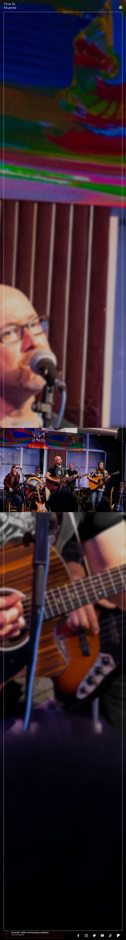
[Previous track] (58, 932)
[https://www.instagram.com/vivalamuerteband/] (86, 935)
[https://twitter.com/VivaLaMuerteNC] (94, 935)
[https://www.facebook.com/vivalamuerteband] (78, 935)
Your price (46, 934)
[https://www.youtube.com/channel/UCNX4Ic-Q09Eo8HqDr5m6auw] (102, 935)
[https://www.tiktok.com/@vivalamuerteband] (110, 935)
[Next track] (62, 932)
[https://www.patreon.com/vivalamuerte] (118, 935)
